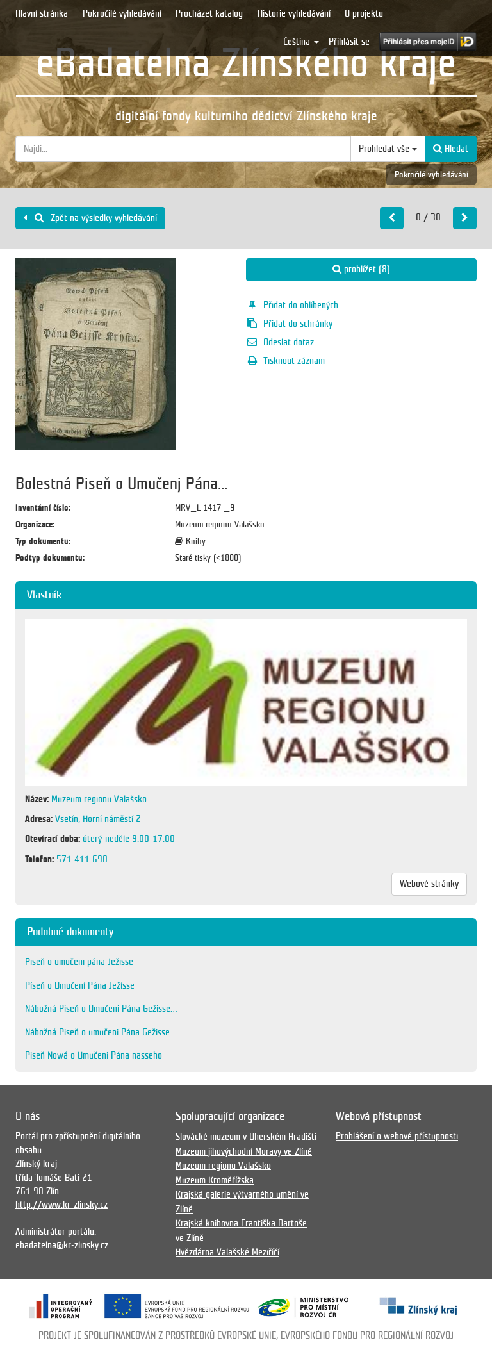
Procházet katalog (209, 13)
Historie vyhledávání (294, 13)
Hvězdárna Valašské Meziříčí (227, 1252)
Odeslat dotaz (288, 342)
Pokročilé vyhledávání (122, 13)
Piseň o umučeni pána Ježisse (79, 962)
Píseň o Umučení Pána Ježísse (80, 985)
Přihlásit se (349, 42)
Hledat (455, 149)
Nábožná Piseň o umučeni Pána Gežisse (97, 1032)
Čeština (298, 42)
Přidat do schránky (297, 323)
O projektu (364, 13)
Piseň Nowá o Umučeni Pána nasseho (93, 1055)
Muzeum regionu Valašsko (223, 1165)
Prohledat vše (385, 149)
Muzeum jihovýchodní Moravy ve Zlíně (244, 1151)
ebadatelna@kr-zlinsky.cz (61, 1245)
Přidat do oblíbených (300, 305)
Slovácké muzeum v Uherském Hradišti (246, 1137)
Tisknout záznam (294, 361)
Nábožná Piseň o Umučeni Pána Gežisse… (101, 1008)
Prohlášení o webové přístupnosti (397, 1136)
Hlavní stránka (41, 13)
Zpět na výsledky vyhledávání (102, 218)
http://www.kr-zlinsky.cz (61, 1204)
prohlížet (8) (365, 269)
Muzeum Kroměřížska (215, 1180)
